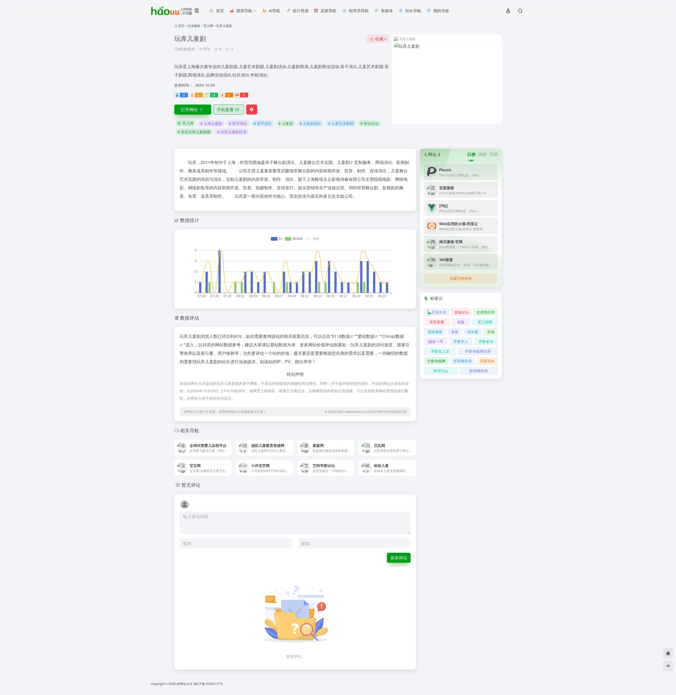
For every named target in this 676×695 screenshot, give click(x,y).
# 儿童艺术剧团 (341, 123)
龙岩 (454, 331)
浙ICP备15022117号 (208, 683)
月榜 (493, 154)
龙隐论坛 (461, 312)
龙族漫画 (435, 331)
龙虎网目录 (485, 312)
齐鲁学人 (460, 341)
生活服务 (194, 25)
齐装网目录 (462, 360)
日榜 (471, 154)
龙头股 (472, 331)
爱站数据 (366, 336)
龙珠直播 (436, 321)
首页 (181, 25)
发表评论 (398, 558)
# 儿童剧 (286, 123)
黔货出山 (441, 370)
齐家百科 (487, 360)
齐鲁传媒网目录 (478, 351)
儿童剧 (343, 162)
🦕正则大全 (436, 312)
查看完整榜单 (461, 278)
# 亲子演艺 (263, 123)
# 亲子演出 (238, 123)
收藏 (380, 39)
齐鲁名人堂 (440, 351)
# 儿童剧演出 (310, 123)
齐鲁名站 (485, 341)
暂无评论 (190, 484)
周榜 (482, 154)
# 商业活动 (369, 123)
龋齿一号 (435, 341)
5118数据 (341, 336)
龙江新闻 (484, 321)
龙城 (490, 331)
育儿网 (208, 25)
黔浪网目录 (479, 370)
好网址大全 (185, 683)
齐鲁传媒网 (436, 360)
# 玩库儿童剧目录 (231, 131)
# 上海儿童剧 (211, 123)
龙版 (460, 321)
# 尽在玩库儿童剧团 (194, 131)
